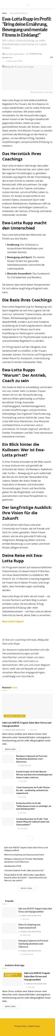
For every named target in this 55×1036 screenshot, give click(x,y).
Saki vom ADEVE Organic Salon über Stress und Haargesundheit (37, 976)
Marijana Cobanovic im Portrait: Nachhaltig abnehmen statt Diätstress (32, 759)
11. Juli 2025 (22, 781)
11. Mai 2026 (32, 730)
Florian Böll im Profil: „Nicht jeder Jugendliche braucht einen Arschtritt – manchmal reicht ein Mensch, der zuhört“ (25, 877)
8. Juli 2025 (21, 813)
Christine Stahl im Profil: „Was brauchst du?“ (24, 870)
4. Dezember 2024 (14, 61)
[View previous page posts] (25, 838)
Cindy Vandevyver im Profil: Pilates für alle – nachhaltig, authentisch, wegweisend (33, 790)
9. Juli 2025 (21, 797)
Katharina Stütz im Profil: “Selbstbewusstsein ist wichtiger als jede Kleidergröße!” (33, 806)
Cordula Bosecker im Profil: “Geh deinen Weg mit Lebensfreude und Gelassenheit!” (32, 822)
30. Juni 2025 (22, 829)
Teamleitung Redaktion (14, 730)
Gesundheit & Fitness (18, 13)
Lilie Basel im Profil (12, 866)
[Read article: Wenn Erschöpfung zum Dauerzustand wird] (9, 928)
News (4, 13)
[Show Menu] (3, 4)
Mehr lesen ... (12, 749)
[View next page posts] (30, 838)
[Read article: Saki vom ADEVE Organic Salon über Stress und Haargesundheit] (27, 706)
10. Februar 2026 (24, 765)
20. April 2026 (25, 935)
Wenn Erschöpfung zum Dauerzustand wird (24, 854)
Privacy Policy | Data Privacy (27, 1026)
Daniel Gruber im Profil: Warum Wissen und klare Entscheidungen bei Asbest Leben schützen (34, 774)
